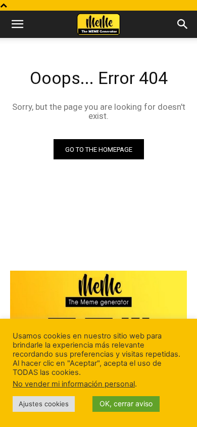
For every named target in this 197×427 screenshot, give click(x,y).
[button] (17, 24)
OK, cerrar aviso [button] (126, 403)
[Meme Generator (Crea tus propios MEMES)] (98, 315)
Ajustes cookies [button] (44, 404)
